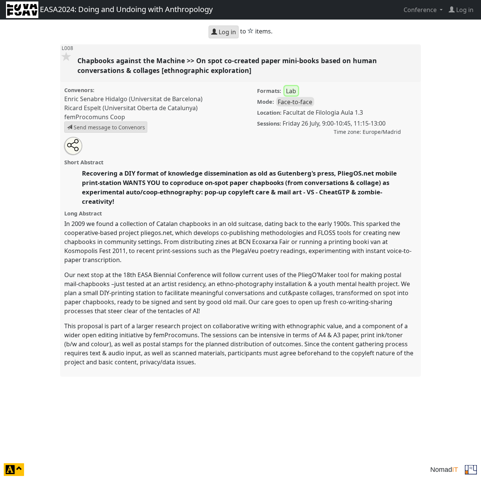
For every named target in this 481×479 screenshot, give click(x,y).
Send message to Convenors (108, 127)
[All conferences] (471, 469)
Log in (226, 32)
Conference (421, 10)
